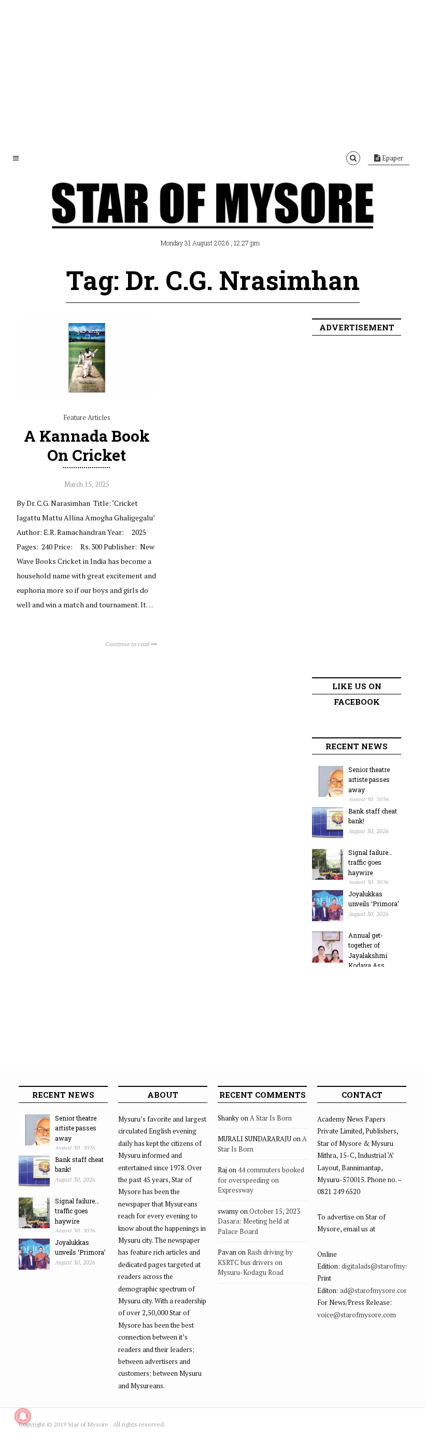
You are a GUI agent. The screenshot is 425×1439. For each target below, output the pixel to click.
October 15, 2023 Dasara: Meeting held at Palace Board (259, 1221)
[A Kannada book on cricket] (87, 394)
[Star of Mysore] (212, 217)
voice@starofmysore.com (356, 1314)
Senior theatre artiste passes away (369, 779)
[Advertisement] (212, 72)
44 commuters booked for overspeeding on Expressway (261, 1180)
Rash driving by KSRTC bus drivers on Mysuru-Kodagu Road (255, 1262)
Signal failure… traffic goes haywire (370, 862)
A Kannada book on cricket (87, 445)
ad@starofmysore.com (375, 1290)
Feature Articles (86, 417)
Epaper (391, 158)
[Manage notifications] (23, 1416)
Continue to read (128, 644)
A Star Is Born (271, 1118)
